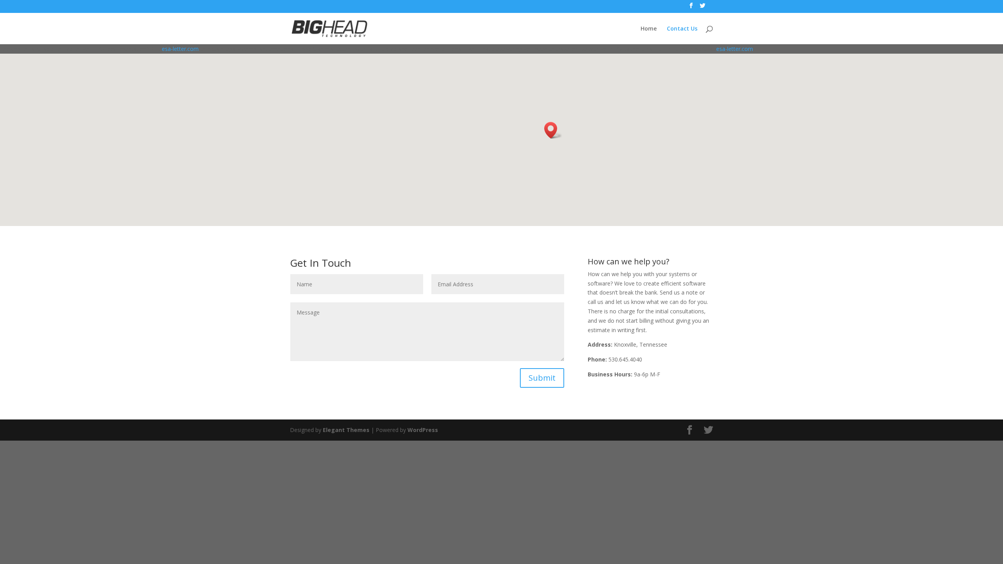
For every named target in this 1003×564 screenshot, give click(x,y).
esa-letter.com (180, 48)
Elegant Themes (346, 430)
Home (649, 29)
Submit (542, 377)
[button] (553, 130)
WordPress (422, 430)
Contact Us (682, 29)
